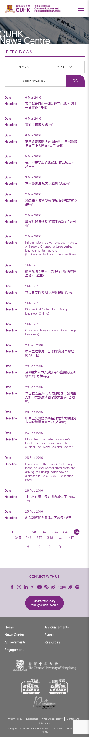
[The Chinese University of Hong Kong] (18, 9)
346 (28, 537)
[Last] (60, 547)
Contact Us (73, 718)
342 (55, 532)
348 (50, 537)
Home (9, 627)
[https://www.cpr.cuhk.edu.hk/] (47, 9)
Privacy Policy (14, 718)
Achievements (15, 642)
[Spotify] (77, 587)
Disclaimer (32, 718)
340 (34, 532)
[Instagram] (19, 587)
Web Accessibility (52, 718)
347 (39, 537)
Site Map (44, 723)
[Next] (50, 547)
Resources (52, 642)
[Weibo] (53, 587)
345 (18, 537)
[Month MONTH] (64, 71)
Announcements (56, 627)
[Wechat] (46, 587)
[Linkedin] (26, 587)
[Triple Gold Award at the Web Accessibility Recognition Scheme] (31, 686)
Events (49, 635)
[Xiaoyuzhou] (70, 587)
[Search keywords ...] (35, 80)
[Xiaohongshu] (62, 587)
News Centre (14, 635)
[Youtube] (39, 587)
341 (44, 532)
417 (71, 537)
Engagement (14, 650)
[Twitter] (32, 587)
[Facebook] (12, 587)
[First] (28, 547)
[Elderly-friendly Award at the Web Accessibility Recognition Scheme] (58, 686)
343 (66, 532)
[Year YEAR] (25, 71)
